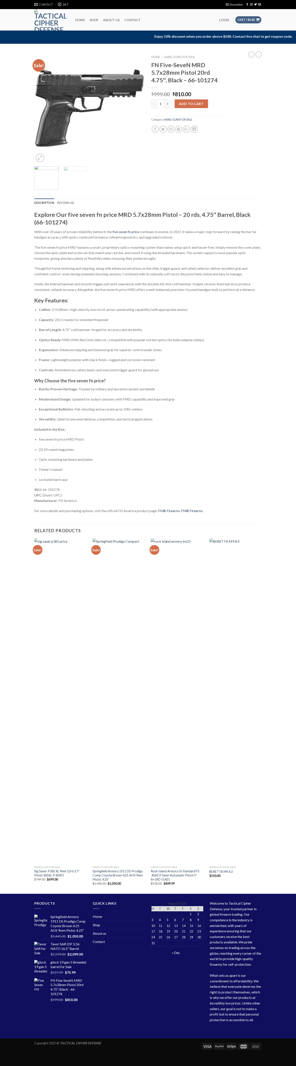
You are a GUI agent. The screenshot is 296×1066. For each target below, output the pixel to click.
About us (111, 20)
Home (80, 20)
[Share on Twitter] (163, 129)
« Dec (176, 953)
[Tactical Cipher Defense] (50, 20)
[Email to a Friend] (170, 129)
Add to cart (191, 104)
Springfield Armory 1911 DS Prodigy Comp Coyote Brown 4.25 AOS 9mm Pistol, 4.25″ (118, 875)
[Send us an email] (259, 4)
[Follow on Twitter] (255, 4)
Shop (94, 20)
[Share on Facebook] (155, 129)
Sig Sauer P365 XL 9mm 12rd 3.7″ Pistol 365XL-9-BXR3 (56, 873)
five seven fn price (125, 232)
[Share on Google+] (186, 129)
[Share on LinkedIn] (194, 129)
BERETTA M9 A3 (221, 871)
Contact (132, 20)
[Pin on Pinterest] (178, 129)
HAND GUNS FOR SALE (179, 57)
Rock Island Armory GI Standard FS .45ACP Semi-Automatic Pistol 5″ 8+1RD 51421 (175, 875)
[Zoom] (40, 158)
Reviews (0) (65, 202)
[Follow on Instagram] (251, 4)
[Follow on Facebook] (247, 4)
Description (44, 202)
